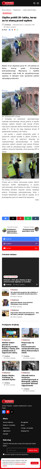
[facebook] (3, 412)
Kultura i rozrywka (9, 425)
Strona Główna (6, 10)
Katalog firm (25, 431)
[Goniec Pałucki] (8, 3)
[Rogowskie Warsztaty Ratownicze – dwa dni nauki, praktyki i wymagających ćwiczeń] (5, 312)
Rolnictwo (6, 428)
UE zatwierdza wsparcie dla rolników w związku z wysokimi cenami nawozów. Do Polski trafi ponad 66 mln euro (24, 293)
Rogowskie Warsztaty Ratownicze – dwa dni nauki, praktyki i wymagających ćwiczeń (25, 313)
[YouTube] (8, 412)
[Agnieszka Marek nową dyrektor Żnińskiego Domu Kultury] (5, 302)
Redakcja (8, 24)
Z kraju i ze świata (27, 428)
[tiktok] (12, 412)
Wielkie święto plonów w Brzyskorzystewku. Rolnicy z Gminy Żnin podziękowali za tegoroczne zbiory (10, 348)
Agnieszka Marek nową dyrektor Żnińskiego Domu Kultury (22, 303)
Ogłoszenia (6, 431)
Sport (23, 425)
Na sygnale (24, 422)
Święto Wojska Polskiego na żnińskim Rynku (8, 377)
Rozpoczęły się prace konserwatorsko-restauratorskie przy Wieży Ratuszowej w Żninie (30, 348)
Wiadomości (17, 10)
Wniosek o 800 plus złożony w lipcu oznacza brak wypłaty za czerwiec (17, 281)
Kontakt (5, 434)
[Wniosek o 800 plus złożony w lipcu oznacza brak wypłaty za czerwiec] (20, 272)
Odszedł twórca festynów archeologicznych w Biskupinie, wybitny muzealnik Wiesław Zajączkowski (29, 380)
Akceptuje (35, 463)
